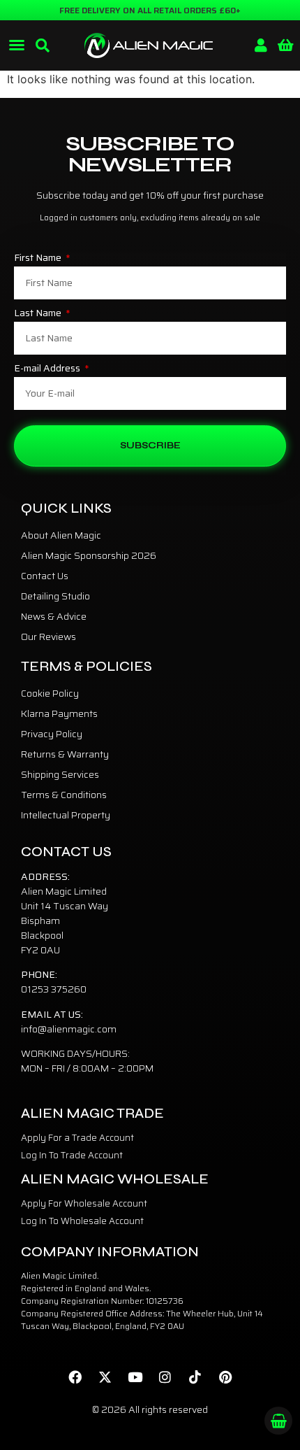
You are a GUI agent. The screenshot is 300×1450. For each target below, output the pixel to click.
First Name (38, 259)
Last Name (38, 314)
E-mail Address (48, 369)
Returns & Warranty (65, 754)
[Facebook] (75, 1377)
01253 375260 (54, 989)
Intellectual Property (65, 815)
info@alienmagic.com (69, 1029)
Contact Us (44, 575)
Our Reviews (48, 636)
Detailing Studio (55, 596)
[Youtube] (135, 1377)
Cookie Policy (50, 693)
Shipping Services (60, 774)
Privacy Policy (51, 733)
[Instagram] (165, 1377)
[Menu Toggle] (16, 44)
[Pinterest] (225, 1377)
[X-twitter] (105, 1377)
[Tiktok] (195, 1377)
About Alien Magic (61, 535)
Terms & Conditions (64, 794)
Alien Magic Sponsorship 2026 (88, 555)
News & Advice (54, 616)
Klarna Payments (59, 713)
